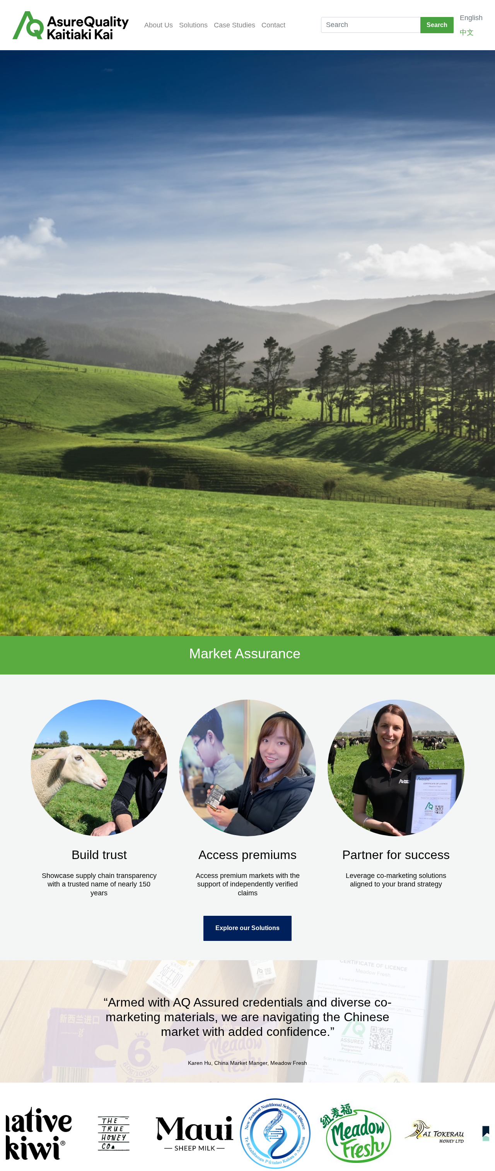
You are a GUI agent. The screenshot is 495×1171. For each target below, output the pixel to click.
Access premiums (247, 855)
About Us (158, 25)
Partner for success (396, 855)
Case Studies (234, 25)
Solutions (193, 25)
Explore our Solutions (247, 928)
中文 (467, 32)
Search (437, 25)
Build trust (99, 855)
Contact (273, 25)
